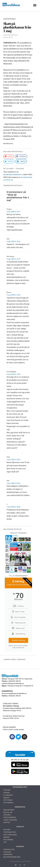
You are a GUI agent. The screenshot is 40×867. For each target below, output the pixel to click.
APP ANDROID (8, 802)
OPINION (6, 792)
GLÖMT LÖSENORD (10, 820)
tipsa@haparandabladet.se (12, 174)
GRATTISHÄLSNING (10, 835)
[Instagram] (24, 737)
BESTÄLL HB (7, 812)
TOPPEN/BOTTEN (9, 832)
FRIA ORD (6, 829)
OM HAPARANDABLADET (12, 857)
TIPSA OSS (7, 852)
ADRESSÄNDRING (9, 817)
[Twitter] (18, 737)
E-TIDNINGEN (8, 795)
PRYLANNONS (8, 840)
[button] (34, 5)
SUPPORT (6, 822)
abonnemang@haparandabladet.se (14, 693)
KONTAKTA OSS (8, 849)
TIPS (5, 842)
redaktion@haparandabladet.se (13, 683)
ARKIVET (6, 798)
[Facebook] (12, 737)
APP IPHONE (7, 800)
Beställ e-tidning (18, 640)
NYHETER (6, 790)
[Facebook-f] (20, 865)
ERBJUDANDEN (8, 810)
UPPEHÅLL (7, 815)
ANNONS (6, 837)
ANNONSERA (7, 854)
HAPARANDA (9, 19)
